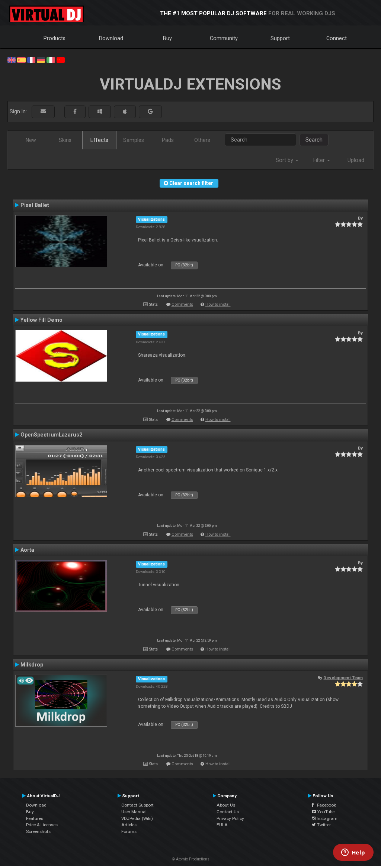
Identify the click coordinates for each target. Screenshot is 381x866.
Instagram (326, 818)
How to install (218, 304)
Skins (65, 140)
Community (224, 38)
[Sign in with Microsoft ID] (100, 112)
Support (280, 38)
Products (54, 38)
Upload (356, 160)
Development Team (343, 677)
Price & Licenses (42, 824)
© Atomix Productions (190, 859)
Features (34, 818)
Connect (336, 38)
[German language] (41, 59)
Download (111, 38)
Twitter (323, 824)
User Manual (134, 811)
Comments (182, 304)
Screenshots (38, 831)
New (31, 140)
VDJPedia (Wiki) (137, 818)
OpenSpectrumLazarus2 (51, 435)
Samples (133, 140)
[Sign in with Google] (150, 112)
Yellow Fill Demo (41, 320)
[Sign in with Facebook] (75, 112)
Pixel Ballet (34, 205)
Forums (129, 831)
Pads (168, 140)
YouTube (325, 811)
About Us (226, 805)
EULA (222, 824)
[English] (11, 59)
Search (314, 140)
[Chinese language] (61, 59)
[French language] (31, 59)
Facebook (325, 805)
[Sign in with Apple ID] (125, 112)
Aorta (27, 550)
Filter (319, 160)
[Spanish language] (21, 59)
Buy (167, 38)
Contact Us (228, 811)
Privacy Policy (230, 818)
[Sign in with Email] (43, 112)
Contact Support (137, 805)
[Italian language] (51, 59)
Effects (99, 140)
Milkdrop (31, 665)
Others (202, 140)
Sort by (285, 160)
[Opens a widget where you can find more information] (353, 853)
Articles (129, 824)
